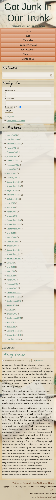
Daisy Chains (14, 355)
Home (28, 31)
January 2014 (12, 245)
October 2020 (13, 160)
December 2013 (14, 250)
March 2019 (12, 173)
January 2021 (12, 156)
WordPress (40, 497)
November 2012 (14, 296)
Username (10, 90)
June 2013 (11, 267)
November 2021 (14, 143)
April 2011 (10, 322)
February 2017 (12, 177)
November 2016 (14, 186)
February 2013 (12, 284)
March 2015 (12, 211)
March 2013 (11, 279)
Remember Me (12, 107)
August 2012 (12, 305)
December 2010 (14, 330)
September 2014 (14, 228)
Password (9, 98)
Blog (28, 35)
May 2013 (11, 271)
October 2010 (13, 339)
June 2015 (11, 203)
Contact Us (28, 58)
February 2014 (13, 241)
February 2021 (12, 152)
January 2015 (12, 216)
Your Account (28, 49)
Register (10, 116)
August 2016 (12, 190)
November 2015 (14, 194)
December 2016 (14, 182)
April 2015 (11, 207)
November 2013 (14, 254)
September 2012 (14, 301)
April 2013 (11, 275)
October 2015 (13, 199)
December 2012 (14, 292)
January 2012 (12, 313)
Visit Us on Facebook (21, 483)
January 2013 (12, 288)
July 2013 (10, 262)
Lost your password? (16, 120)
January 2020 (12, 169)
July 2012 (10, 309)
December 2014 (14, 220)
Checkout (28, 54)
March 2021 (11, 148)
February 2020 (13, 165)
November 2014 (14, 224)
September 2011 (14, 318)
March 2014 (12, 237)
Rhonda (39, 360)
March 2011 (11, 326)
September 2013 (14, 258)
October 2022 (13, 139)
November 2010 (14, 335)
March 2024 (12, 135)
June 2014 (11, 233)
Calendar (28, 40)
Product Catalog (28, 45)
